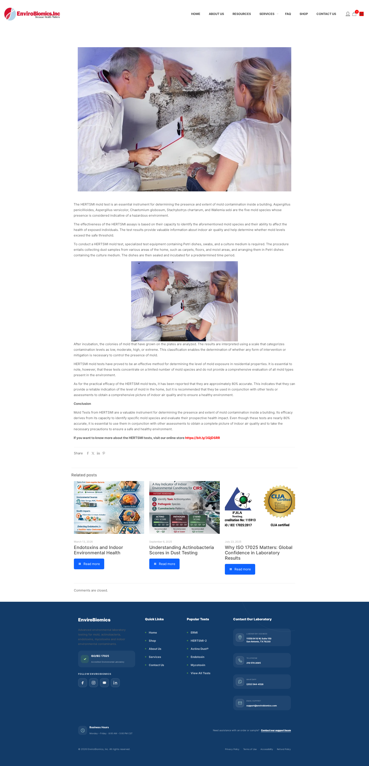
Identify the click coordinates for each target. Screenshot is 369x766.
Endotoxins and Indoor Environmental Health (98, 550)
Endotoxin (197, 657)
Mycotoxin (198, 665)
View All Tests (200, 673)
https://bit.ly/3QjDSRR (202, 438)
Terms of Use (250, 749)
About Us (155, 648)
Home (153, 632)
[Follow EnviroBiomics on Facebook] (82, 682)
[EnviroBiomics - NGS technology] (42, 14)
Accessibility (267, 749)
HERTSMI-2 (199, 640)
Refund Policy (284, 749)
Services (155, 657)
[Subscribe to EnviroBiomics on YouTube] (104, 682)
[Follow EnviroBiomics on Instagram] (93, 682)
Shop (152, 640)
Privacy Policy (232, 749)
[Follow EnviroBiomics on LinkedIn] (115, 682)
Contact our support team (276, 730)
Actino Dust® (200, 648)
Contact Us (156, 665)
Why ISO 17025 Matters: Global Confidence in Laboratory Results (258, 553)
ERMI (194, 632)
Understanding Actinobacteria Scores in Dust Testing (181, 550)
